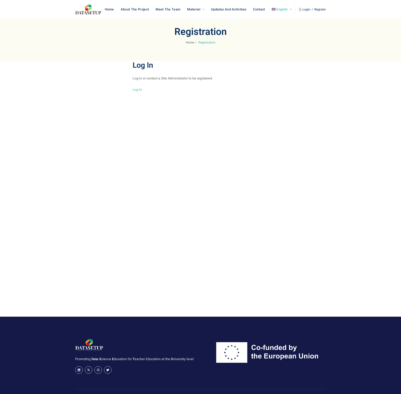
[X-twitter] (88, 370)
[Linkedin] (79, 370)
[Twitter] (108, 370)
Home (190, 42)
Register (320, 9)
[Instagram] (98, 370)
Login (306, 9)
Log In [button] (137, 89)
